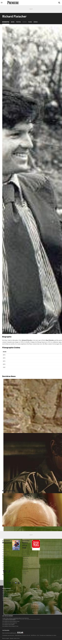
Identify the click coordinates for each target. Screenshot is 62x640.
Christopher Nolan (36, 604)
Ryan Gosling (35, 606)
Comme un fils (5, 598)
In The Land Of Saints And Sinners (10, 595)
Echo (33, 595)
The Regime (35, 592)
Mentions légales (5, 638)
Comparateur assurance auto (8, 635)
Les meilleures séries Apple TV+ (9, 623)
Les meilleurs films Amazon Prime (10, 626)
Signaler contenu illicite (15, 638)
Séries (36, 22)
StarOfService (33, 635)
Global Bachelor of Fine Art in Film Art (22, 635)
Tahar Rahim (35, 612)
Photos (18, 22)
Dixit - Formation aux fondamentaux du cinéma (46, 635)
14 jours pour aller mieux (8, 600)
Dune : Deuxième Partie (7, 590)
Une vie (4, 592)
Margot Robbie (35, 610)
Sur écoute (34, 598)
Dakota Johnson (36, 607)
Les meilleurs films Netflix (8, 624)
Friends (34, 590)
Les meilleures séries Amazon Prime (10, 621)
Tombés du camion (6, 593)
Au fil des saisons (6, 597)
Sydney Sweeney (36, 609)
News (12, 22)
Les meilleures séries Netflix (9, 619)
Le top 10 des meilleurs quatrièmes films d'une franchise (15, 618)
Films (30, 22)
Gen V (33, 593)
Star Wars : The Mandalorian (38, 597)
